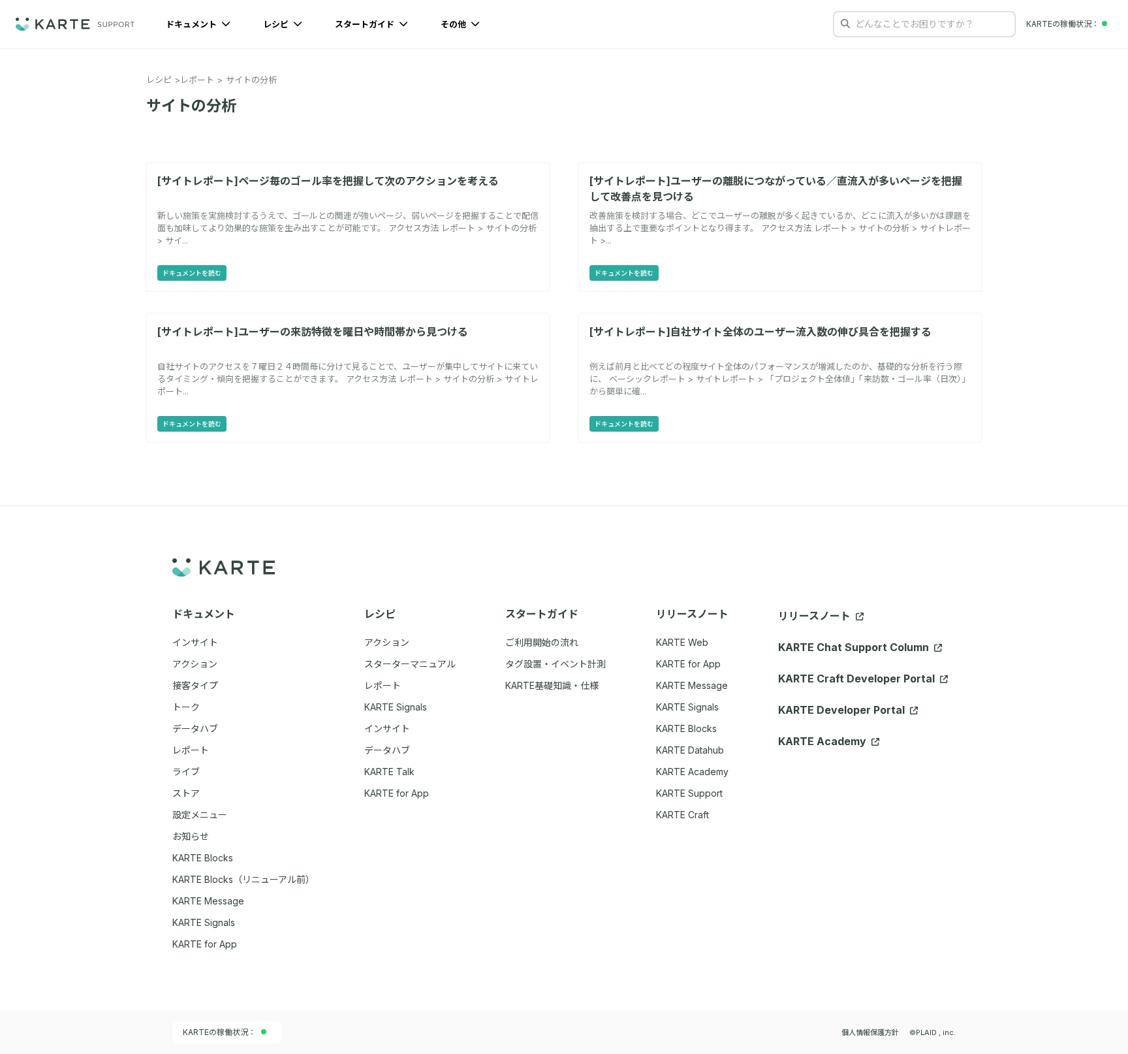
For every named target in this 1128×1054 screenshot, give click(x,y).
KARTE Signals (687, 706)
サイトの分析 (251, 79)
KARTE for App (688, 663)
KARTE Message (692, 685)
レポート (197, 79)
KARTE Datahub (690, 750)
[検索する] (845, 23)
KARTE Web (682, 642)
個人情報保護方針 (870, 1032)
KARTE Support (689, 793)
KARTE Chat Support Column (855, 647)
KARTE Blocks (686, 728)
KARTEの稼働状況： (219, 1032)
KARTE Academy (692, 771)
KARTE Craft (682, 814)
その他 (454, 24)
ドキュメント (192, 24)
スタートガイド (365, 24)
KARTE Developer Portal (842, 709)
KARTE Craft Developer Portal (857, 678)
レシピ (276, 24)
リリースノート (815, 615)
